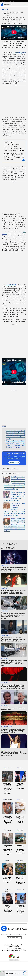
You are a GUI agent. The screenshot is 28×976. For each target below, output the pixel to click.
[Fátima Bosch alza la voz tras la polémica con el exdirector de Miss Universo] (20, 776)
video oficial (11, 285)
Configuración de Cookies (14, 948)
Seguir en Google (14, 462)
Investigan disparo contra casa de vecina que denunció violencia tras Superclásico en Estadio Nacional (20, 849)
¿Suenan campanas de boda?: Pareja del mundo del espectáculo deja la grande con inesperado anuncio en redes (7, 819)
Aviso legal (7, 945)
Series (4, 426)
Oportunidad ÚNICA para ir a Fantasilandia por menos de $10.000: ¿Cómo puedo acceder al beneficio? (20, 879)
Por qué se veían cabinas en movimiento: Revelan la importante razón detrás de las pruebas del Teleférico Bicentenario (7, 788)
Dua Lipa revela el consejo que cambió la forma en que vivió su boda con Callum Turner (7, 879)
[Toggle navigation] (25, 4)
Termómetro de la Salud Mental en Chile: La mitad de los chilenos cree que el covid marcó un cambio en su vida (15, 435)
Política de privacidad (17, 945)
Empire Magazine (20, 53)
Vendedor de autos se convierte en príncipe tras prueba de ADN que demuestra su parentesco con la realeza (8, 909)
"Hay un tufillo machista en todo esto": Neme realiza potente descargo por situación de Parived (15, 444)
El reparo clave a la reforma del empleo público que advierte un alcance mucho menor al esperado (20, 818)
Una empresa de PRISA (14, 956)
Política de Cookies (14, 946)
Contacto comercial (14, 937)
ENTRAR (4, 1)
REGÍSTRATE (11, 1)
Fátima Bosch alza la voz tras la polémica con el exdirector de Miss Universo (20, 786)
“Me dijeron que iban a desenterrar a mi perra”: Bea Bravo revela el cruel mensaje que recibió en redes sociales (7, 850)
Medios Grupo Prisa (14, 960)
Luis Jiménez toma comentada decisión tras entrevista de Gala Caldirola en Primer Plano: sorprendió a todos (20, 909)
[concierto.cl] (6, 4)
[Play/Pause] (25, 973)
